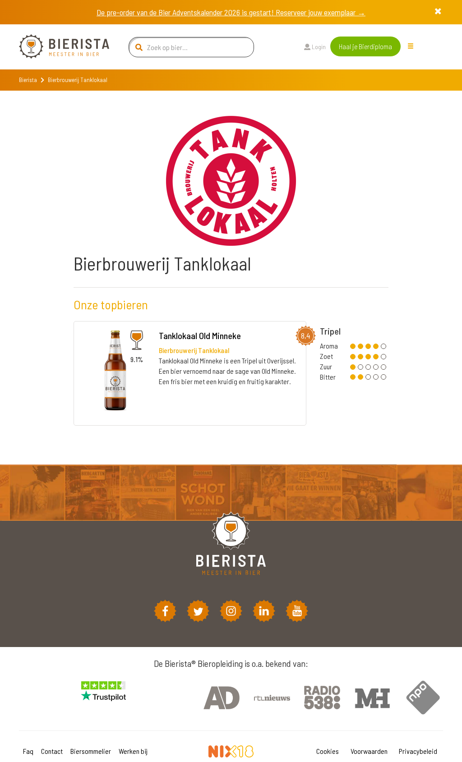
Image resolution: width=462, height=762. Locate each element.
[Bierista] (57, 46)
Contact (52, 751)
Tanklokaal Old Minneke (200, 335)
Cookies (327, 751)
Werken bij (133, 751)
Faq (28, 751)
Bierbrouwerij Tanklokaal (194, 350)
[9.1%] (114, 372)
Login (318, 46)
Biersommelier (90, 751)
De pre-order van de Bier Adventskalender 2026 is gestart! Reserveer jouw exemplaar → (231, 12)
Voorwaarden (369, 751)
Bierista (28, 79)
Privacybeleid (418, 751)
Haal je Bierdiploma (365, 46)
